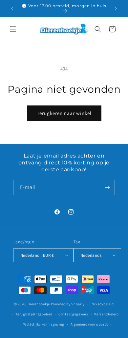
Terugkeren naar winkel (64, 113)
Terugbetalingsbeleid (33, 314)
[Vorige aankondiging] (12, 8)
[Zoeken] (98, 29)
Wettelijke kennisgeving (43, 324)
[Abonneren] (107, 187)
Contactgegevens (73, 314)
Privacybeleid (102, 304)
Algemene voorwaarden (91, 324)
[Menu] (13, 29)
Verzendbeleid (106, 314)
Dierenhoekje (39, 304)
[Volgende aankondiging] (116, 8)
